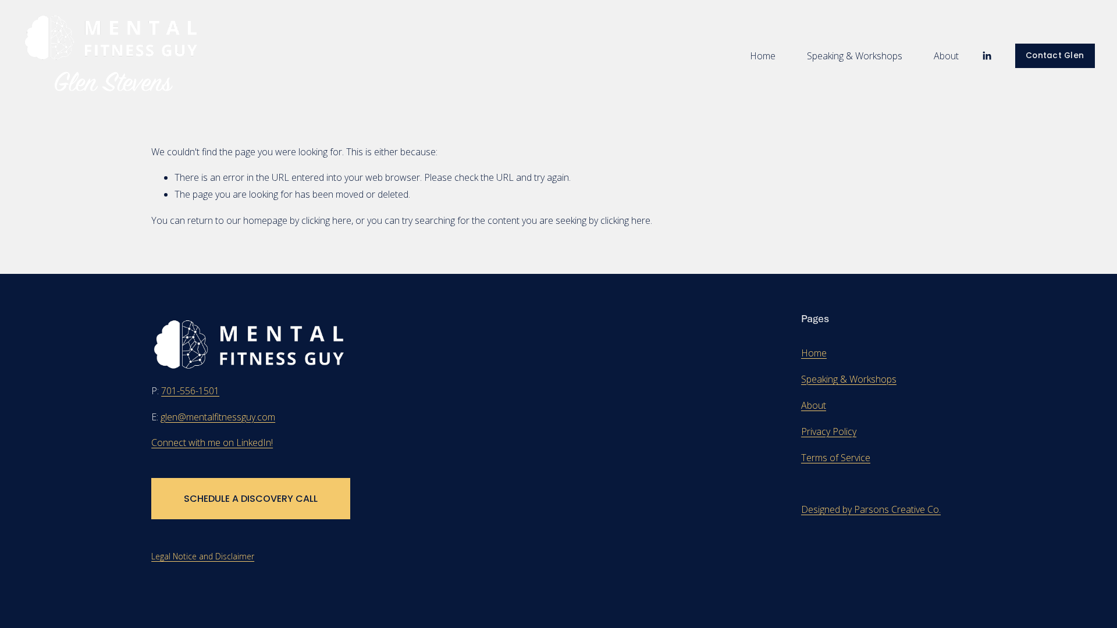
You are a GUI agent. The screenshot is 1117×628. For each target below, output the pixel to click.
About (946, 55)
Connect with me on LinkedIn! (212, 442)
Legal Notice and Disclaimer (202, 556)
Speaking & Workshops (854, 55)
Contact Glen (1055, 55)
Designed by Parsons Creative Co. (871, 509)
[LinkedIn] (987, 56)
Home (763, 55)
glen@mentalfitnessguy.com (218, 417)
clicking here (326, 220)
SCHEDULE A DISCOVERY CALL (251, 498)
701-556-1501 (190, 390)
